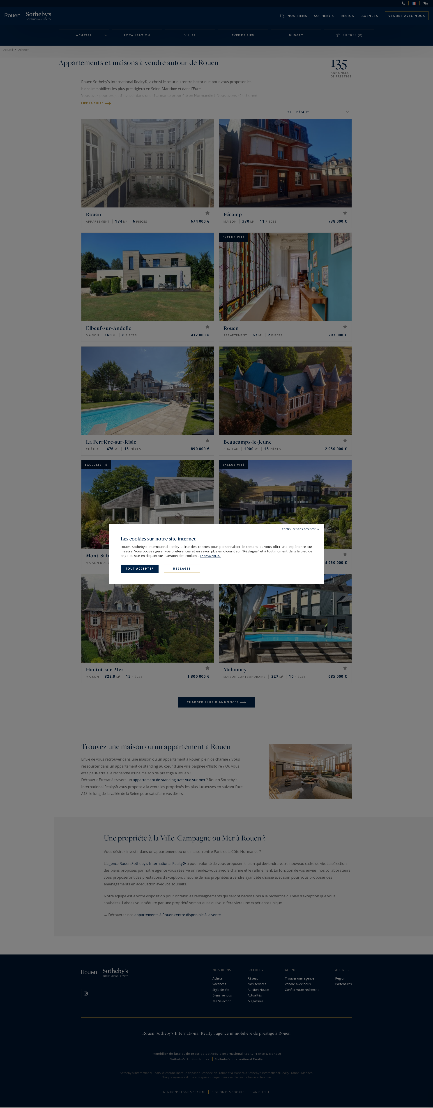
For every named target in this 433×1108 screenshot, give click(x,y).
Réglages (182, 568)
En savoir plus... (210, 556)
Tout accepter (139, 568)
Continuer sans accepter (299, 529)
